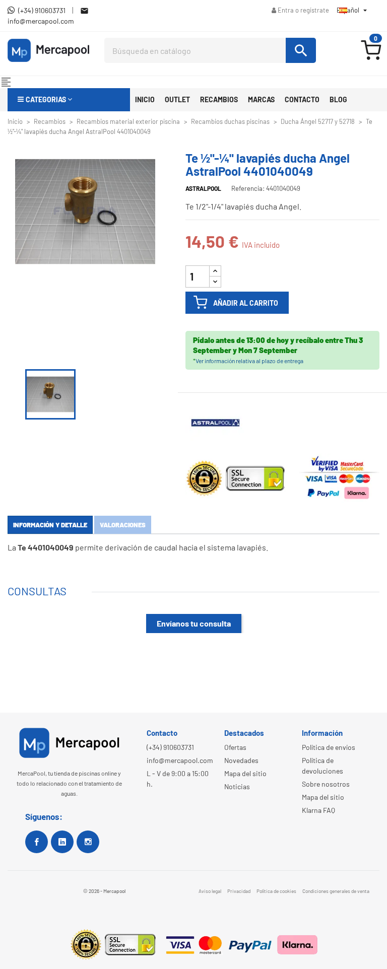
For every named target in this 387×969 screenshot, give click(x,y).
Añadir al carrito (245, 303)
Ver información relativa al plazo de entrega (249, 360)
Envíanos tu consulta (194, 623)
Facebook (36, 841)
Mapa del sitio (245, 773)
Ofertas (235, 747)
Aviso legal (210, 891)
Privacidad (238, 891)
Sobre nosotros (326, 784)
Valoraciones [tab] (123, 525)
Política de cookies (276, 891)
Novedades (241, 760)
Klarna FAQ (318, 810)
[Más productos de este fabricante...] (215, 422)
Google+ (62, 841)
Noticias (237, 786)
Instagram (88, 841)
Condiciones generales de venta (335, 891)
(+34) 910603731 (170, 747)
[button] (69, 99)
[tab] (50, 525)
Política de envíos (328, 747)
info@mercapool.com (180, 760)
